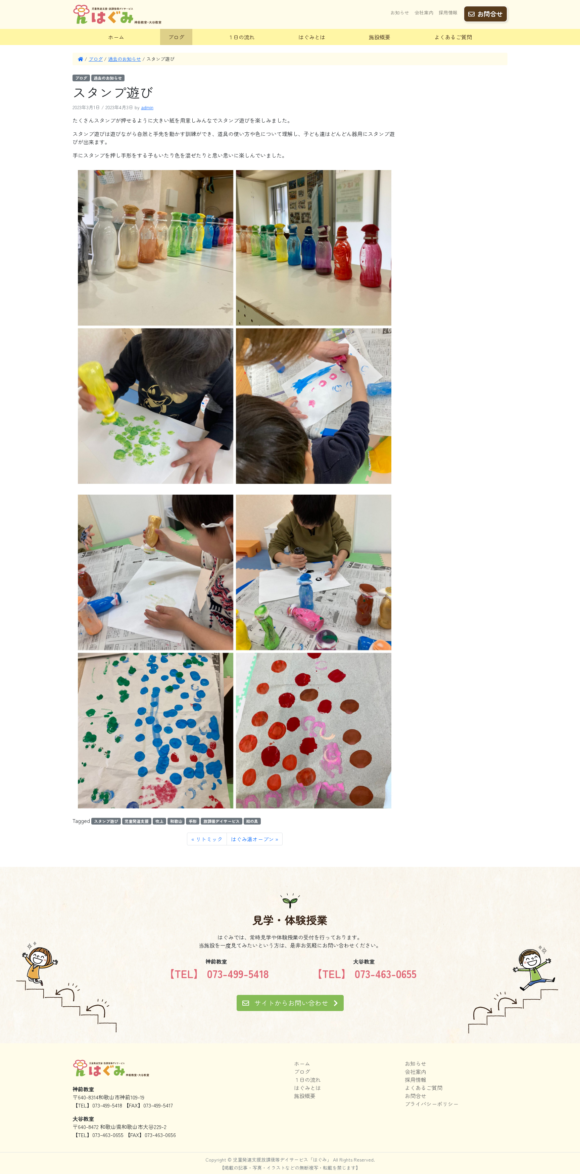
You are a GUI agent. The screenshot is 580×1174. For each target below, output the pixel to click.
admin (147, 107)
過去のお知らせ (124, 58)
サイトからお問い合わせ (291, 1003)
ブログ (176, 37)
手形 (193, 821)
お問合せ (490, 13)
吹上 (159, 821)
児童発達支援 (137, 821)
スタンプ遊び (106, 821)
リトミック (209, 839)
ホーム (116, 37)
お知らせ (399, 12)
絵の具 (252, 821)
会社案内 (424, 12)
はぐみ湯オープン (252, 839)
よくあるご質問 (453, 37)
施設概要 (379, 37)
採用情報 (448, 12)
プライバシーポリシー (431, 1104)
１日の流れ (241, 37)
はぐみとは (311, 37)
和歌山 (176, 821)
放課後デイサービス (221, 821)
